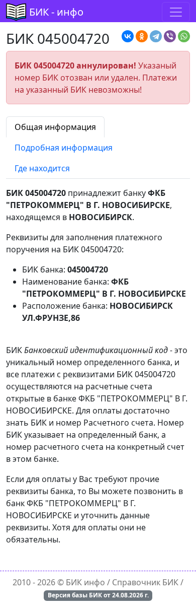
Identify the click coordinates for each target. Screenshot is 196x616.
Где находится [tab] (42, 168)
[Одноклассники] (142, 36)
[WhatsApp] (184, 36)
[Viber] (170, 36)
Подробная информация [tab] (64, 147)
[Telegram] (156, 36)
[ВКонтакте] (128, 36)
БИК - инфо (56, 12)
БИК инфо (85, 582)
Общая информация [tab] (55, 126)
